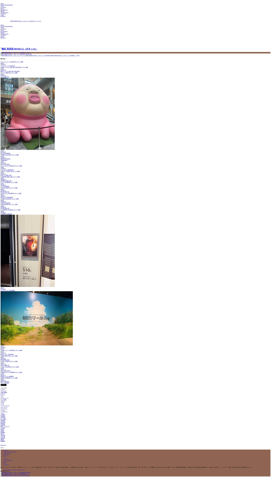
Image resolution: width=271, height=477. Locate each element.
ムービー (5, 458)
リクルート (6, 464)
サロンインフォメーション (10, 451)
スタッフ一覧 (6, 453)
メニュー (5, 450)
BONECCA (3, 445)
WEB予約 (27, 472)
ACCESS (27, 475)
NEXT (7, 383)
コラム (5, 461)
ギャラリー (6, 454)
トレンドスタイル (7, 460)
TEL (26, 474)
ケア (4, 463)
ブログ (5, 456)
